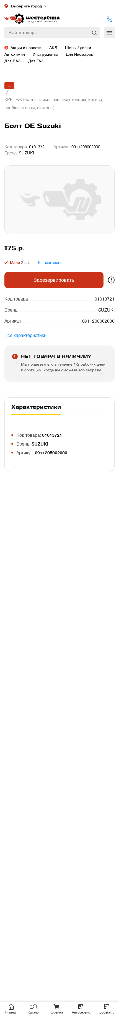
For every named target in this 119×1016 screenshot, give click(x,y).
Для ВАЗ (12, 61)
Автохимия (14, 54)
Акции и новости (26, 47)
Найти (95, 32)
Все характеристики (25, 335)
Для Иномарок (79, 54)
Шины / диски (78, 47)
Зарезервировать (54, 280)
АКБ (53, 47)
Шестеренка (32, 19)
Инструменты (45, 54)
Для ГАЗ (35, 61)
